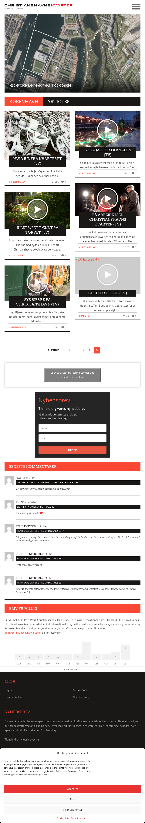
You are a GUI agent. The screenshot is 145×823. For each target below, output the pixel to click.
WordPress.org (80, 697)
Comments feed (14, 697)
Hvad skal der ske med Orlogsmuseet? (40, 530)
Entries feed (79, 690)
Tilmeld (72, 450)
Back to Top (70, 669)
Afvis (73, 799)
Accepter (72, 789)
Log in (8, 690)
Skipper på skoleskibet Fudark (35, 506)
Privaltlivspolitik (79, 818)
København (85, 316)
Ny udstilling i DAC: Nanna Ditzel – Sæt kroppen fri (48, 482)
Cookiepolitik (62, 818)
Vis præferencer (72, 809)
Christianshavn (17, 181)
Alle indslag (16, 255)
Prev (55, 350)
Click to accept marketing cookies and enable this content (72, 375)
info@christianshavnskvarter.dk (23, 632)
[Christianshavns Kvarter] (38, 6)
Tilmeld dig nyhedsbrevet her (22, 739)
